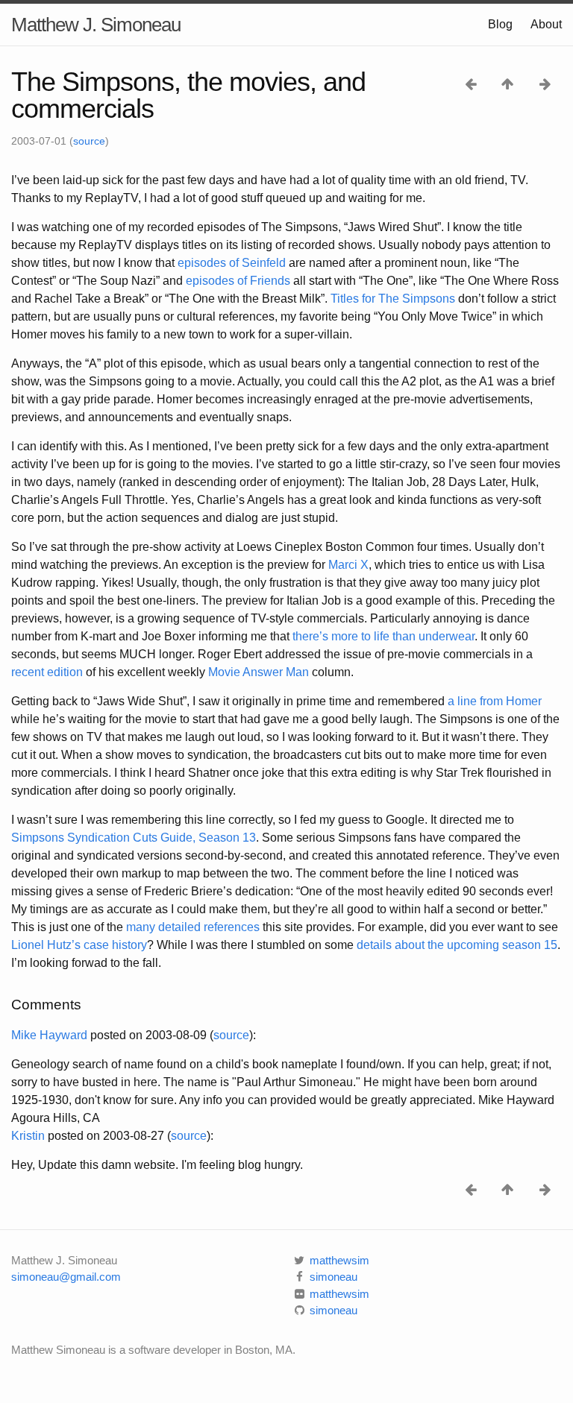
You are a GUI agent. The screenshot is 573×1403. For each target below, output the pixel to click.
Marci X (348, 564)
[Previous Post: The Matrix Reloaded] (472, 83)
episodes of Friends (238, 280)
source (89, 141)
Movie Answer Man (258, 672)
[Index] (509, 83)
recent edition (47, 672)
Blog (500, 24)
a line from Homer (495, 701)
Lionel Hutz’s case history (79, 945)
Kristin (28, 1135)
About (546, 24)
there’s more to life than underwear (383, 636)
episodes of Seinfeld (232, 262)
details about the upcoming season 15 (457, 945)
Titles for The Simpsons (393, 298)
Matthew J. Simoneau (96, 24)
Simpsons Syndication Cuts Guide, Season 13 (133, 837)
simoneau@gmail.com (66, 1276)
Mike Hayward (49, 1035)
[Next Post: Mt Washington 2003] (545, 83)
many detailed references (193, 927)
